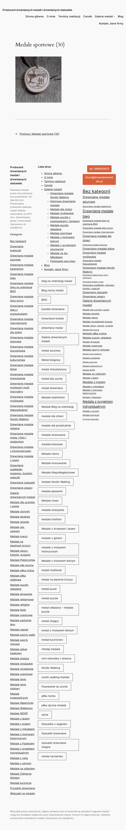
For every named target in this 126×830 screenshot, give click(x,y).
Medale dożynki (20, 511)
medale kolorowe (52, 444)
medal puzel (49, 588)
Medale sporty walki (22, 634)
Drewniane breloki (52, 318)
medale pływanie (51, 491)
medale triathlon (51, 519)
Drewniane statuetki (22, 482)
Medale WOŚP (19, 713)
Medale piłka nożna (22, 570)
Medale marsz (19, 536)
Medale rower (50, 500)
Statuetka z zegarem (54, 724)
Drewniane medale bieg (98, 213)
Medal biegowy (50, 359)
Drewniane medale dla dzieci (97, 238)
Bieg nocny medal (52, 290)
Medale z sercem (20, 763)
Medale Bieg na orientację (57, 406)
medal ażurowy (50, 350)
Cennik (87, 16)
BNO (44, 299)
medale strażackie (52, 510)
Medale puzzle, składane (97, 337)
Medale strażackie (21, 663)
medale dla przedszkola (56, 425)
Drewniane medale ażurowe (96, 199)
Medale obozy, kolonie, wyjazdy (98, 325)
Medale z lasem (20, 718)
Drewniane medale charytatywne (98, 232)
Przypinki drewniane (22, 788)
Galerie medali (104, 16)
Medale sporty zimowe (96, 349)
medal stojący (50, 621)
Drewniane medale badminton (97, 206)
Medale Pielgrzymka (22, 560)
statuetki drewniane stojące (53, 744)
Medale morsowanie (54, 463)
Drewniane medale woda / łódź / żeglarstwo (21, 437)
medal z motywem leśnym (57, 630)
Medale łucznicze (21, 783)
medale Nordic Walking (55, 481)
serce (44, 714)
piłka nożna (48, 695)
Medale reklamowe (22, 599)
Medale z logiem (20, 723)
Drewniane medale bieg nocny (98, 228)
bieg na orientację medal (56, 281)
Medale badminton (53, 397)
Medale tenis (18, 679)
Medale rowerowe (21, 615)
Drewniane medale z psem (93, 282)
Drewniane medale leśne (98, 248)
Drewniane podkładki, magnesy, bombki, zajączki (99, 287)
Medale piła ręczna (21, 565)
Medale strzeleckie (21, 668)
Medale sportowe (61, 233)
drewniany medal (52, 327)
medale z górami (51, 538)
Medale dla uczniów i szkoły (96, 310)
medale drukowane (53, 434)
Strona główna (35, 16)
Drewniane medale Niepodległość (92, 262)
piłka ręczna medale (53, 705)
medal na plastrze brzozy (57, 579)
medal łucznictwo (52, 639)
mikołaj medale (50, 649)
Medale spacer (19, 629)
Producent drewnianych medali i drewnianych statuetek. (38, 10)
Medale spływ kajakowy (92, 354)
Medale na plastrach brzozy (97, 321)
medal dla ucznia (52, 378)
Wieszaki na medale (22, 793)
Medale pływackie (21, 594)
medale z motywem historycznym (53, 549)
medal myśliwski (51, 570)
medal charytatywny (54, 369)
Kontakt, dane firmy (111, 23)
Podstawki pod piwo (62, 261)
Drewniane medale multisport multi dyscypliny (21, 387)
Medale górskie (19, 521)
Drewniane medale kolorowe (95, 245)
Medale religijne (20, 604)
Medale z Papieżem (22, 743)
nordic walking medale (55, 677)
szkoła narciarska (52, 756)
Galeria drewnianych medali (54, 339)
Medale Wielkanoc (21, 708)
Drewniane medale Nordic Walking (99, 269)
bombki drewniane (53, 309)
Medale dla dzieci (61, 209)
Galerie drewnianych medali (97, 303)
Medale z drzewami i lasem (58, 528)
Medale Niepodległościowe (58, 472)
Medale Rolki (18, 609)
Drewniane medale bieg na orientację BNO (21, 287)
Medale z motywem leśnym (58, 560)
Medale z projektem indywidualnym (98, 404)
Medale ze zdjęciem (22, 768)
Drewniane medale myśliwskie (94, 254)
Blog (120, 16)
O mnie (51, 16)
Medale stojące (19, 658)
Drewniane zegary (21, 487)
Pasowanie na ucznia (54, 686)
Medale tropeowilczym (92, 366)
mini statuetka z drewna (56, 658)
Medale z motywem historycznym (92, 391)
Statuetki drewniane (53, 733)
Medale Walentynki (21, 703)
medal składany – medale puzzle (57, 609)
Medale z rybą (19, 758)
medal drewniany (52, 388)
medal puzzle (49, 598)
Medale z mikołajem (22, 729)
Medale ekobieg (20, 516)
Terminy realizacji (69, 16)
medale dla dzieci (52, 416)
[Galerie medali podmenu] (114, 16)
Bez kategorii (18, 241)
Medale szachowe (21, 674)
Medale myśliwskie (62, 213)
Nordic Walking (50, 667)
